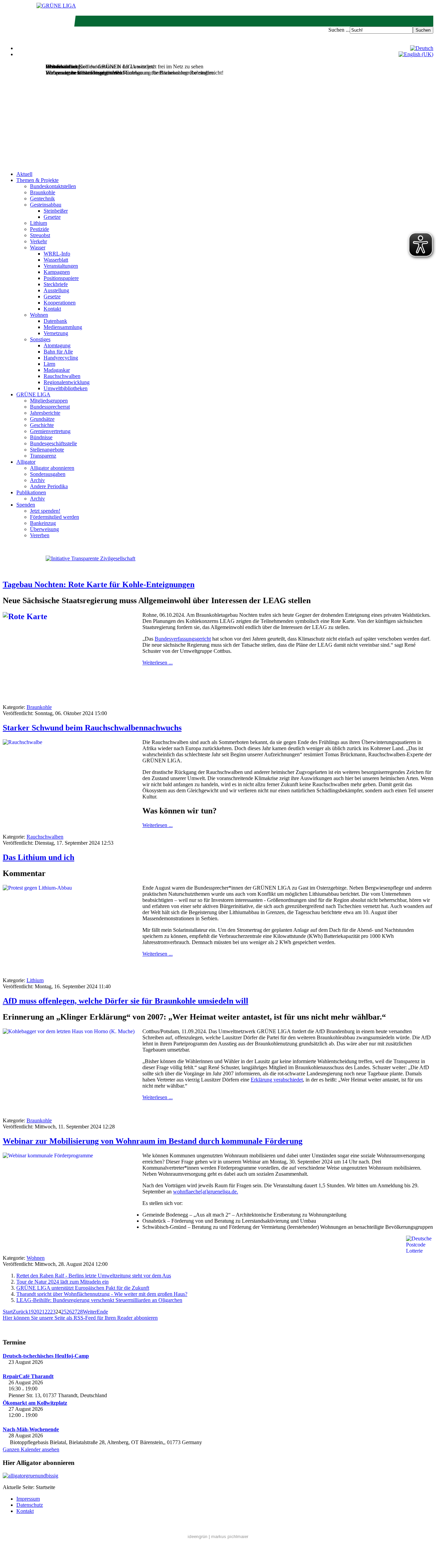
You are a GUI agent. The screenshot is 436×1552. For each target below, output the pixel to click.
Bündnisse (41, 437)
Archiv (37, 480)
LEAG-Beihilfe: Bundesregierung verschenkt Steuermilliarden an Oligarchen (99, 1300)
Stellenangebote (47, 449)
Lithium (38, 223)
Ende (102, 1312)
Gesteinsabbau (45, 205)
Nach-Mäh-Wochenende (31, 1429)
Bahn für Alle (58, 351)
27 (74, 1312)
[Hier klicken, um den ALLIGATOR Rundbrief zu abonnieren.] (218, 1476)
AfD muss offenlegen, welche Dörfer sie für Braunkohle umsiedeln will (125, 1000)
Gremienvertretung (50, 431)
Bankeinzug (43, 523)
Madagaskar (57, 370)
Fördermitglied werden (54, 517)
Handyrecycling (61, 358)
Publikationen (31, 492)
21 (42, 1312)
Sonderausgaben (47, 474)
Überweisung (44, 529)
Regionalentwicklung (67, 382)
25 (63, 1312)
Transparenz (43, 456)
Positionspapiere (61, 278)
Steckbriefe (56, 284)
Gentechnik (42, 198)
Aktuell (24, 174)
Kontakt (52, 309)
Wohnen (39, 315)
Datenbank (55, 321)
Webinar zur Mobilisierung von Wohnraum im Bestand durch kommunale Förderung (152, 1141)
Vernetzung (56, 333)
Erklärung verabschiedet (277, 1080)
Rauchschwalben (62, 376)
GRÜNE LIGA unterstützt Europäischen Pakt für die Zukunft (82, 1288)
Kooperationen (60, 303)
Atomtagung (57, 345)
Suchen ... (339, 30)
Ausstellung (56, 290)
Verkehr (38, 241)
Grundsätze (42, 419)
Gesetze (52, 217)
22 (47, 1312)
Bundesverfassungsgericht (183, 639)
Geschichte (42, 425)
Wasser (37, 247)
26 (69, 1312)
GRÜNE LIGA (33, 394)
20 (36, 1312)
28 (80, 1312)
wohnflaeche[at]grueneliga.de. (205, 1191)
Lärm (49, 364)
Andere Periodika (49, 486)
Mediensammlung (63, 327)
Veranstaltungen (61, 266)
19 (31, 1312)
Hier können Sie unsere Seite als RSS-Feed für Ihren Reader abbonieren (80, 1318)
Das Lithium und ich (38, 857)
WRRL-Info (57, 254)
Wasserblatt (56, 260)
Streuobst (40, 235)
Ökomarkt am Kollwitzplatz (35, 1403)
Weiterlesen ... (157, 662)
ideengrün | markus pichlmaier (218, 1536)
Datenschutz (29, 1505)
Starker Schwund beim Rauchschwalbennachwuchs (92, 727)
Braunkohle (42, 192)
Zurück (20, 1312)
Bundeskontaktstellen (53, 186)
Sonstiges (40, 339)
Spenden (25, 505)
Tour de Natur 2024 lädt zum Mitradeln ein (62, 1282)
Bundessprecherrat (50, 407)
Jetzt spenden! (45, 511)
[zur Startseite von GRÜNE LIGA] (56, 6)
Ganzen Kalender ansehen (31, 1449)
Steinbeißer (56, 211)
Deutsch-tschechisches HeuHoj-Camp (46, 1356)
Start (8, 1312)
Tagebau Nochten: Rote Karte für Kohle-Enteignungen (98, 584)
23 (53, 1312)
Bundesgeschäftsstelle (53, 443)
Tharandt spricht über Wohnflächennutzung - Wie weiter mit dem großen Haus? (101, 1294)
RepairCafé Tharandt (28, 1376)
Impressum (28, 1499)
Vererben (39, 535)
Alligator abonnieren (52, 468)
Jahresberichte (45, 413)
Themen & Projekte (37, 180)
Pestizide (39, 229)
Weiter (90, 1312)
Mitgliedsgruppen (49, 400)
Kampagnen (57, 272)
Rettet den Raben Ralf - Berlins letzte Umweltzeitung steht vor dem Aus (93, 1275)
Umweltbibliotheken (66, 388)
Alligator (25, 462)
